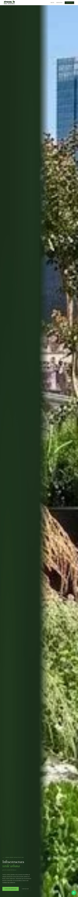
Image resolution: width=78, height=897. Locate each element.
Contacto (69, 2)
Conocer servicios (10, 888)
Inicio (52, 2)
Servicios (59, 2)
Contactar (25, 888)
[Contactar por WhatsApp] (74, 893)
